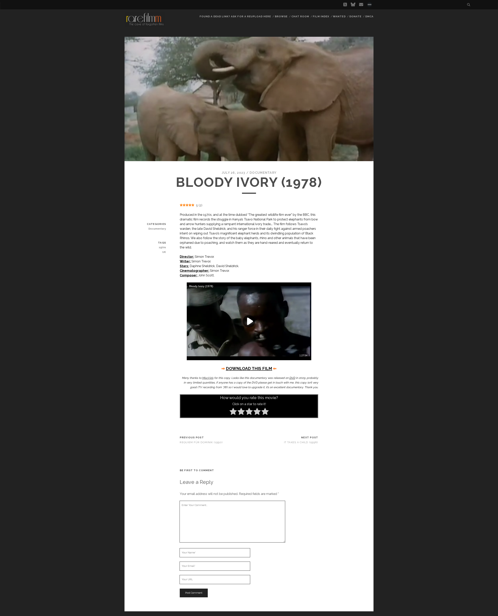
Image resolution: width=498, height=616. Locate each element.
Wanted (339, 16)
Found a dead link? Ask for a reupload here (235, 16)
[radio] (233, 412)
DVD (292, 377)
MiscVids (207, 377)
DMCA (369, 16)
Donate (355, 16)
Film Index (321, 16)
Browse (281, 16)
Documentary (263, 173)
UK (164, 252)
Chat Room (300, 16)
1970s (162, 247)
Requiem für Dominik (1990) (201, 442)
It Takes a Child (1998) (301, 442)
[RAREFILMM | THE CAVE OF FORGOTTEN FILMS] (144, 25)
